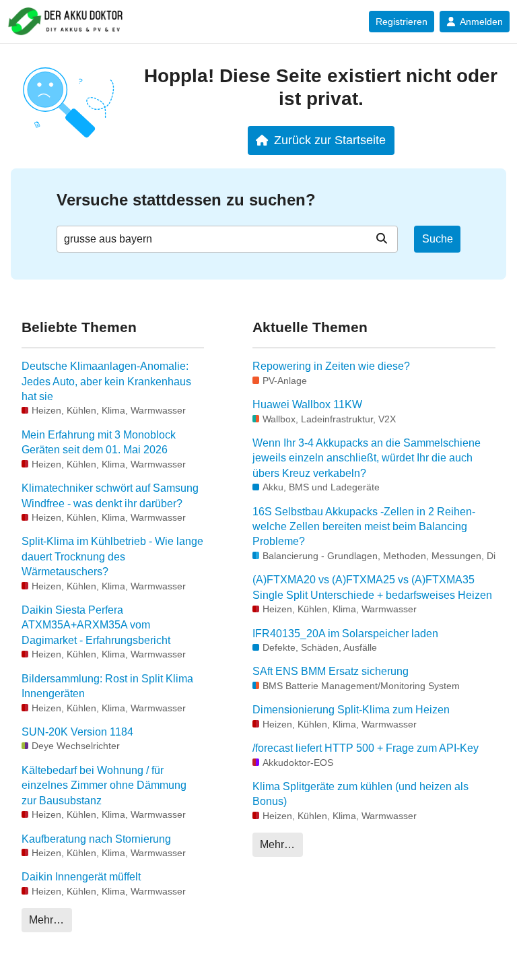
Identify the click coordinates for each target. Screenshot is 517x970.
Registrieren (401, 21)
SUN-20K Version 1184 (77, 732)
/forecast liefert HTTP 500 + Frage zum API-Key (365, 748)
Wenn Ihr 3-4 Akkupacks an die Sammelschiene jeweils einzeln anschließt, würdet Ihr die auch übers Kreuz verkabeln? (366, 458)
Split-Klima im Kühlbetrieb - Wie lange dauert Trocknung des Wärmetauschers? (112, 556)
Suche (437, 239)
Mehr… (46, 920)
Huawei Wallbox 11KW (307, 404)
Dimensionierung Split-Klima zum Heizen (351, 709)
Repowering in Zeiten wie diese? (331, 366)
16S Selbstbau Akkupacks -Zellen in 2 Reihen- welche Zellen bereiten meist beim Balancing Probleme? (363, 527)
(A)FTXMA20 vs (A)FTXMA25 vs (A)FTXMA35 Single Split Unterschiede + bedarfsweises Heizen (372, 587)
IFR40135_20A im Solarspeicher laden (345, 633)
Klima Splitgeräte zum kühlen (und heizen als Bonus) (360, 794)
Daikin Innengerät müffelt (81, 876)
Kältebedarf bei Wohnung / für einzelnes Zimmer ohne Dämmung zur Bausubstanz (104, 785)
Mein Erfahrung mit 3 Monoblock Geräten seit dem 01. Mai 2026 (99, 442)
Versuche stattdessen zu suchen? (186, 200)
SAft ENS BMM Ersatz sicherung (330, 671)
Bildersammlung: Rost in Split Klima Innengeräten (107, 686)
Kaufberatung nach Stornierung (96, 839)
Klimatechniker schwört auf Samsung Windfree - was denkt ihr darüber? (110, 495)
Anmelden (481, 21)
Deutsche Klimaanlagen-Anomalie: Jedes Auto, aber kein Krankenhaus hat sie (106, 381)
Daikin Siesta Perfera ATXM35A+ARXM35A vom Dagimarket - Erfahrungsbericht (96, 625)
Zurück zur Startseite (330, 140)
